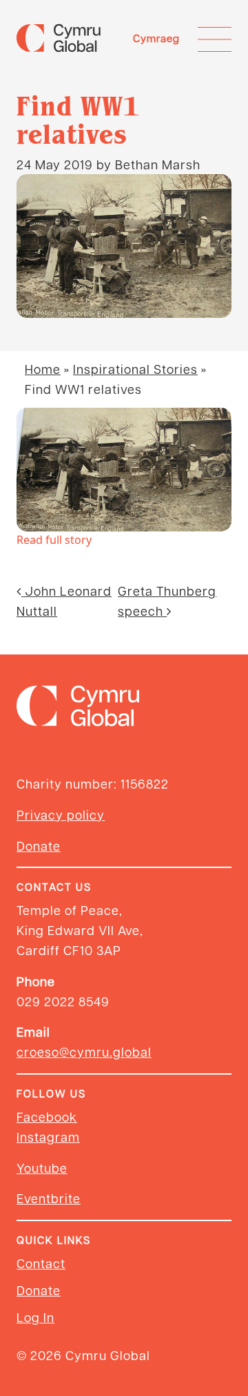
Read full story (54, 539)
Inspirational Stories (135, 369)
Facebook (47, 1116)
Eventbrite (49, 1198)
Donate (39, 845)
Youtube (42, 1168)
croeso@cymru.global (84, 1051)
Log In (35, 1317)
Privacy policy (61, 814)
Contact (41, 1263)
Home (43, 369)
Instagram (48, 1136)
